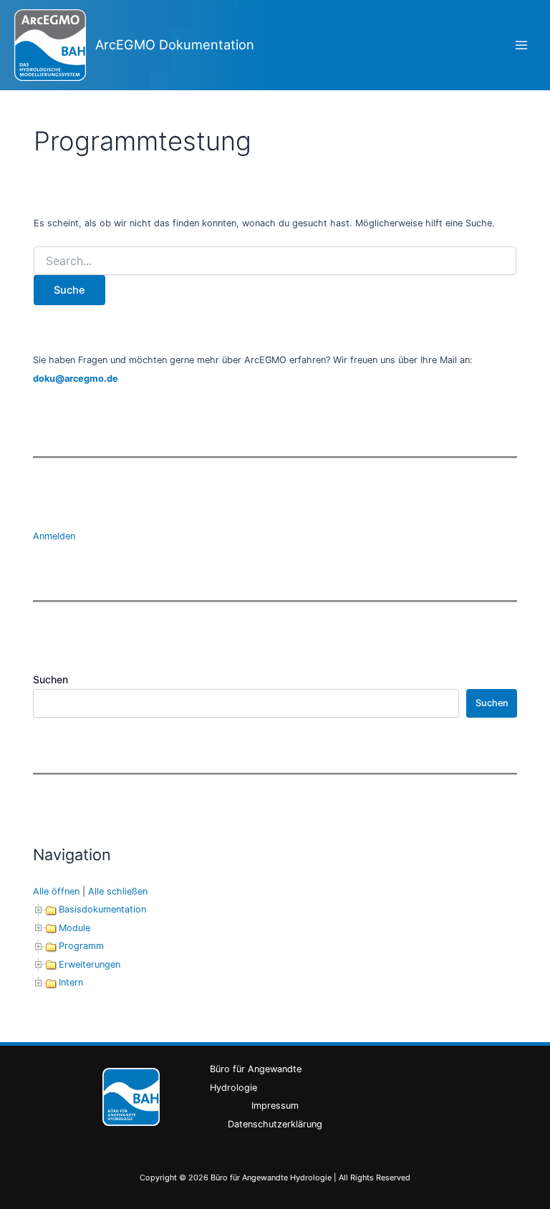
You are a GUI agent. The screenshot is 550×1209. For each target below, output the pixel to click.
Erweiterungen (89, 964)
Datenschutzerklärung (275, 1124)
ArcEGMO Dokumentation (174, 44)
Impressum (275, 1105)
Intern (71, 982)
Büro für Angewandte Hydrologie (255, 1078)
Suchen (50, 679)
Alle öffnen (56, 891)
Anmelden (54, 536)
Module (74, 928)
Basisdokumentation (102, 909)
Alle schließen (118, 891)
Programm (81, 945)
